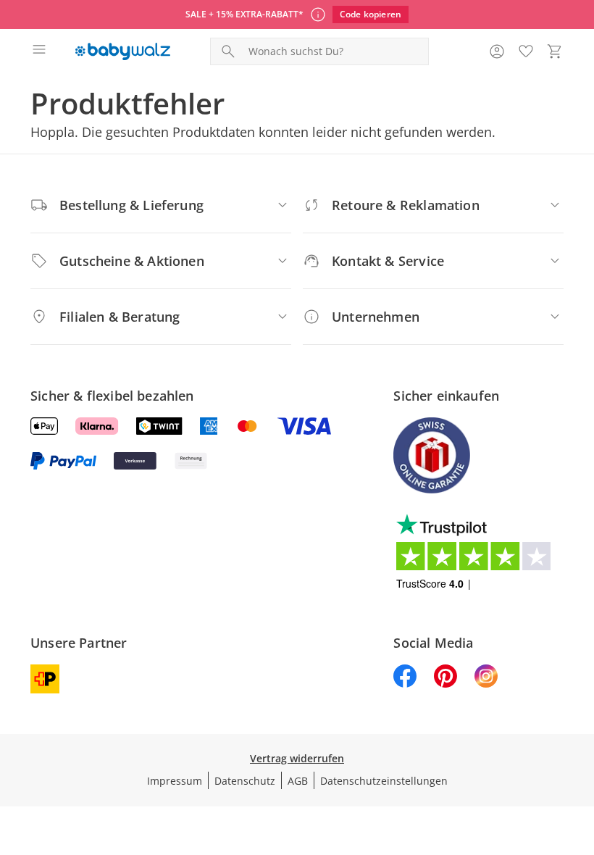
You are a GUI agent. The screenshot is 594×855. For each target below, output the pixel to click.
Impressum (174, 781)
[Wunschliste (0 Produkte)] (526, 51)
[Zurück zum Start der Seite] (579, 753)
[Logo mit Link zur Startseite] (122, 51)
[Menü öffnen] (39, 51)
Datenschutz (244, 781)
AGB (298, 781)
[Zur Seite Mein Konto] (497, 51)
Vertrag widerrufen (297, 758)
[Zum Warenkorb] (555, 51)
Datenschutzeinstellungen (384, 781)
